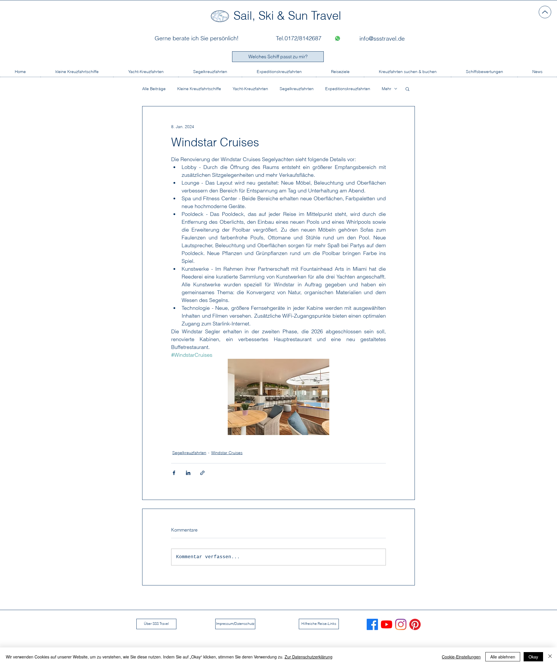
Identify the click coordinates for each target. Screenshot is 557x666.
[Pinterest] (415, 624)
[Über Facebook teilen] (174, 473)
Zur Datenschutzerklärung (308, 657)
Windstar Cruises (227, 452)
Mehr (386, 88)
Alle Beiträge (154, 88)
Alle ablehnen (502, 657)
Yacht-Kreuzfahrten (250, 88)
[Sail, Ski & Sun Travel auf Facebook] (372, 624)
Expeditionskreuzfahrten (347, 88)
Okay (533, 657)
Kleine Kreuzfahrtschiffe (199, 88)
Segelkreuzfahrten (297, 88)
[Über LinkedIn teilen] (188, 473)
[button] (407, 88)
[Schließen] (550, 656)
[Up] (545, 12)
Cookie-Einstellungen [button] (461, 657)
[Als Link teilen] (202, 473)
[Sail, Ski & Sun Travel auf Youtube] (386, 624)
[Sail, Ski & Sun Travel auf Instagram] (400, 624)
